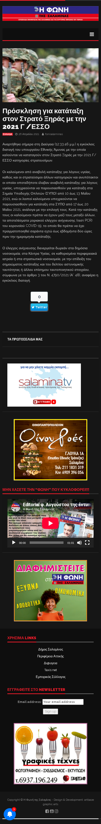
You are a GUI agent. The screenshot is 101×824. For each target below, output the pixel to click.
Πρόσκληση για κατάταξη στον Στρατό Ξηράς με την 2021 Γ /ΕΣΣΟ (44, 119)
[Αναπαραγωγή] (13, 542)
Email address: (30, 702)
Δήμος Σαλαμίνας (50, 649)
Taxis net (50, 670)
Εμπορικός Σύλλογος (50, 677)
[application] (50, 523)
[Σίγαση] (79, 542)
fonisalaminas (54, 134)
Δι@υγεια (50, 663)
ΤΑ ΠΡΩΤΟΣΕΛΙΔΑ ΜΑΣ (25, 339)
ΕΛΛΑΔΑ (7, 134)
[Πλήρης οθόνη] (87, 542)
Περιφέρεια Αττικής (50, 656)
